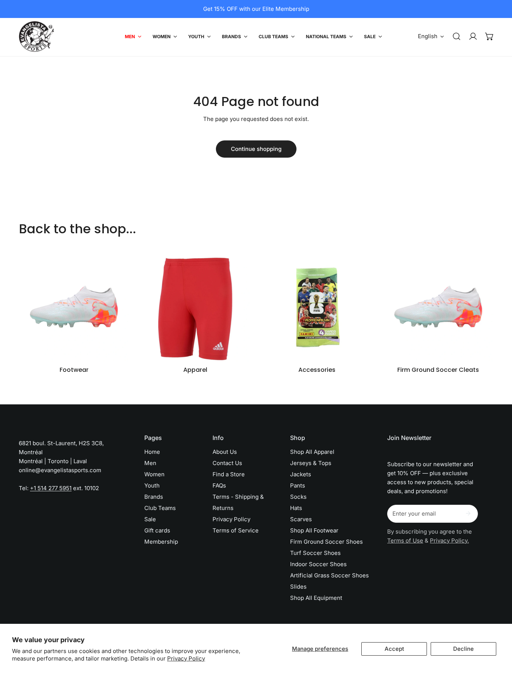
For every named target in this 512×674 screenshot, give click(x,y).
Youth (152, 485)
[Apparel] (195, 307)
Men (150, 463)
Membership (161, 541)
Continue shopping (256, 148)
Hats (296, 507)
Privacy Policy (186, 658)
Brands (153, 496)
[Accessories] (317, 307)
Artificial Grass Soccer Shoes (329, 575)
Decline (463, 648)
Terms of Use (405, 540)
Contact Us (227, 463)
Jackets (300, 474)
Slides (298, 586)
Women (154, 474)
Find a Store (229, 474)
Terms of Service (236, 530)
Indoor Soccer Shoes (318, 564)
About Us (225, 451)
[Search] (456, 36)
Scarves (301, 519)
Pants (297, 485)
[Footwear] (74, 307)
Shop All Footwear (314, 530)
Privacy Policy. (449, 540)
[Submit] (468, 513)
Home (152, 451)
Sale (150, 519)
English (427, 36)
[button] (489, 36)
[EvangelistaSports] (36, 36)
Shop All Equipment (316, 597)
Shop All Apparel (312, 451)
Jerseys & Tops (310, 463)
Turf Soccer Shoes (315, 552)
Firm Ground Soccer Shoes (326, 541)
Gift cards (157, 530)
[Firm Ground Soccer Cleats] (438, 307)
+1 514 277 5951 (51, 488)
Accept (394, 648)
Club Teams (160, 507)
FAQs (219, 485)
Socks (298, 496)
